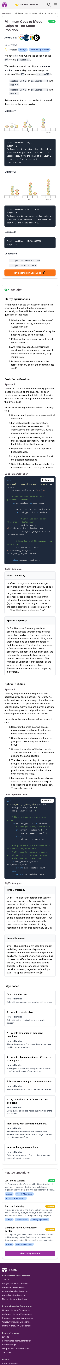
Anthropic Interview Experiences (17, 1314)
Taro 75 (5, 1279)
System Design (9, 1344)
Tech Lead (7, 1352)
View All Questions (30, 1253)
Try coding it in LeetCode (27, 272)
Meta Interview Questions (14, 1287)
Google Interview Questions (15, 1283)
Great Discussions (10, 1363)
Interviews (7, 13)
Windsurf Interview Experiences (17, 1322)
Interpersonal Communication (15, 1348)
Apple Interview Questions (14, 1295)
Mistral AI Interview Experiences (16, 1326)
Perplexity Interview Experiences (17, 1318)
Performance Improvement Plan (16, 1341)
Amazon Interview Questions (15, 1291)
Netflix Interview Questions (14, 1299)
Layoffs (5, 1337)
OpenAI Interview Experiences (16, 1310)
